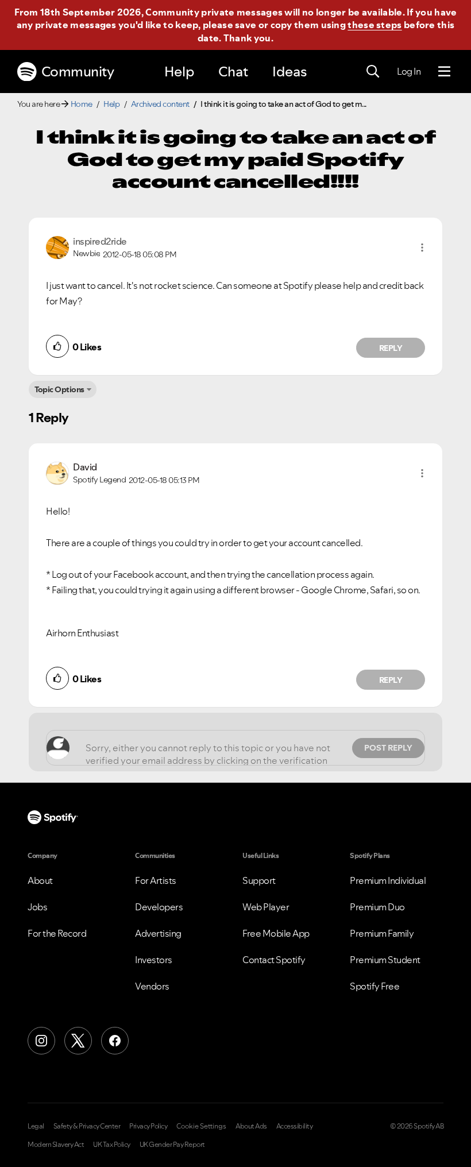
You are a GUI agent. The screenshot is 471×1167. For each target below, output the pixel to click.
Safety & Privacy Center (87, 1126)
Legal (36, 1126)
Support (259, 880)
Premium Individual (388, 880)
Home (81, 104)
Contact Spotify (274, 959)
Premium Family (382, 933)
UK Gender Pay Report (172, 1144)
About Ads (251, 1126)
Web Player (265, 907)
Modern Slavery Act (56, 1144)
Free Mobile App (276, 933)
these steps (374, 24)
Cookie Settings (201, 1126)
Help (179, 71)
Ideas (289, 71)
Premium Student (385, 959)
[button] (422, 247)
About (40, 880)
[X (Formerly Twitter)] (78, 1040)
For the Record (57, 933)
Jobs (37, 907)
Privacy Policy (148, 1126)
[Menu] (444, 72)
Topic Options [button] (59, 389)
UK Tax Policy (111, 1144)
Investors (153, 959)
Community (77, 71)
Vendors (152, 986)
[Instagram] (41, 1040)
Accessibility (294, 1126)
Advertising (158, 933)
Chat (233, 71)
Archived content (160, 104)
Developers (159, 907)
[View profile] (57, 246)
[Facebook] (115, 1040)
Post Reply (388, 747)
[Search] (373, 71)
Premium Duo (377, 907)
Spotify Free (374, 986)
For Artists (155, 880)
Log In (408, 71)
